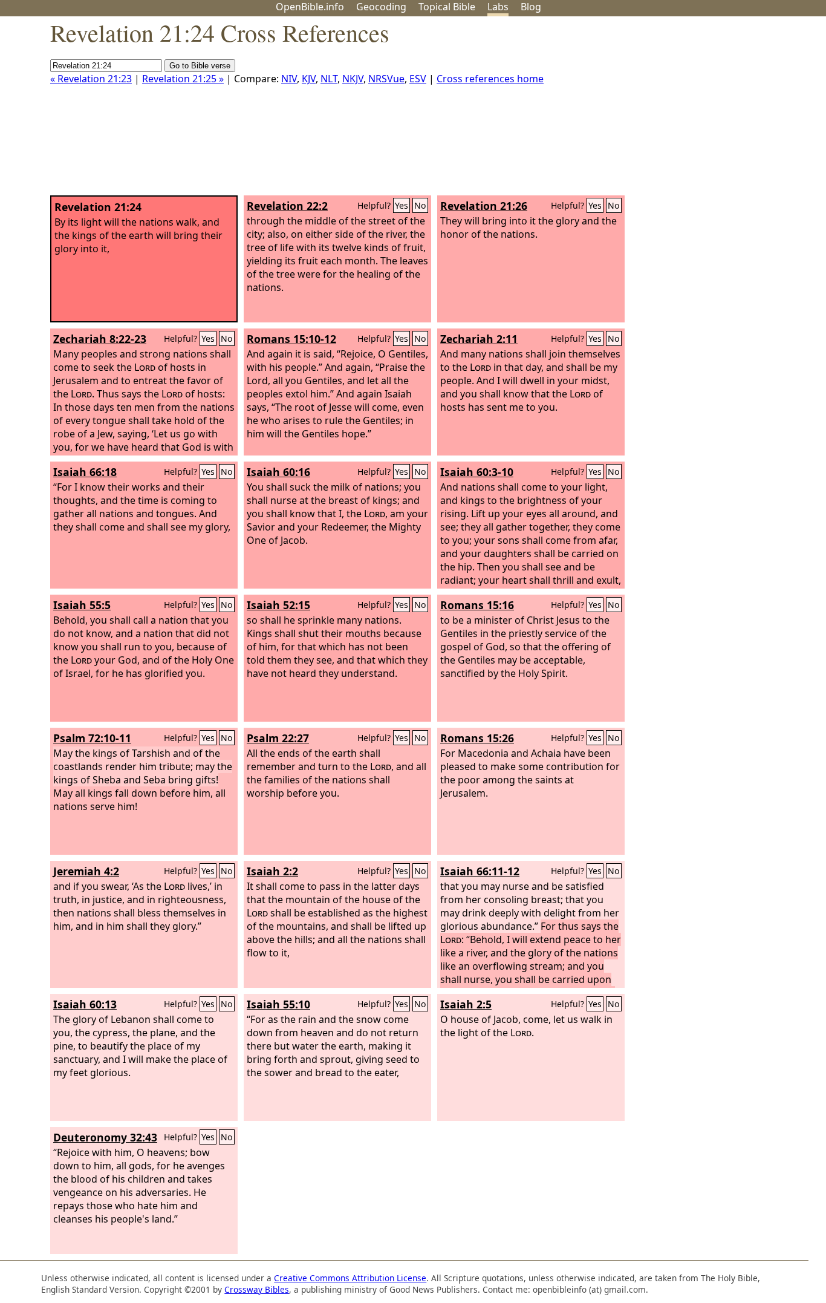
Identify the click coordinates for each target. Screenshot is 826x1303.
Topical (446, 6)
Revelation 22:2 (287, 205)
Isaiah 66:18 (85, 472)
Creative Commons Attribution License (350, 1278)
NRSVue (386, 78)
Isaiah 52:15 (278, 605)
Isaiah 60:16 (278, 472)
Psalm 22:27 (278, 738)
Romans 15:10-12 (291, 338)
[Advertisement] (704, 110)
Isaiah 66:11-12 (479, 871)
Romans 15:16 (477, 605)
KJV (309, 78)
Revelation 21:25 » (183, 78)
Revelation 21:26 (483, 205)
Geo (381, 6)
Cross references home (490, 78)
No (420, 205)
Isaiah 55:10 (278, 1004)
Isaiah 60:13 (85, 1004)
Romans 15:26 (477, 738)
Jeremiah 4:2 (86, 871)
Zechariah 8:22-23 (99, 338)
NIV (289, 78)
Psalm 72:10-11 (92, 738)
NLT (328, 78)
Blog (531, 6)
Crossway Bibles (256, 1289)
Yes (401, 205)
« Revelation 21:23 (91, 78)
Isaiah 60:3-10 (476, 472)
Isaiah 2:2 (272, 871)
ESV (417, 78)
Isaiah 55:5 (82, 605)
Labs (498, 6)
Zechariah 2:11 (479, 338)
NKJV (352, 78)
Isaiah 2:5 (466, 1004)
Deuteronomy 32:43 (105, 1137)
